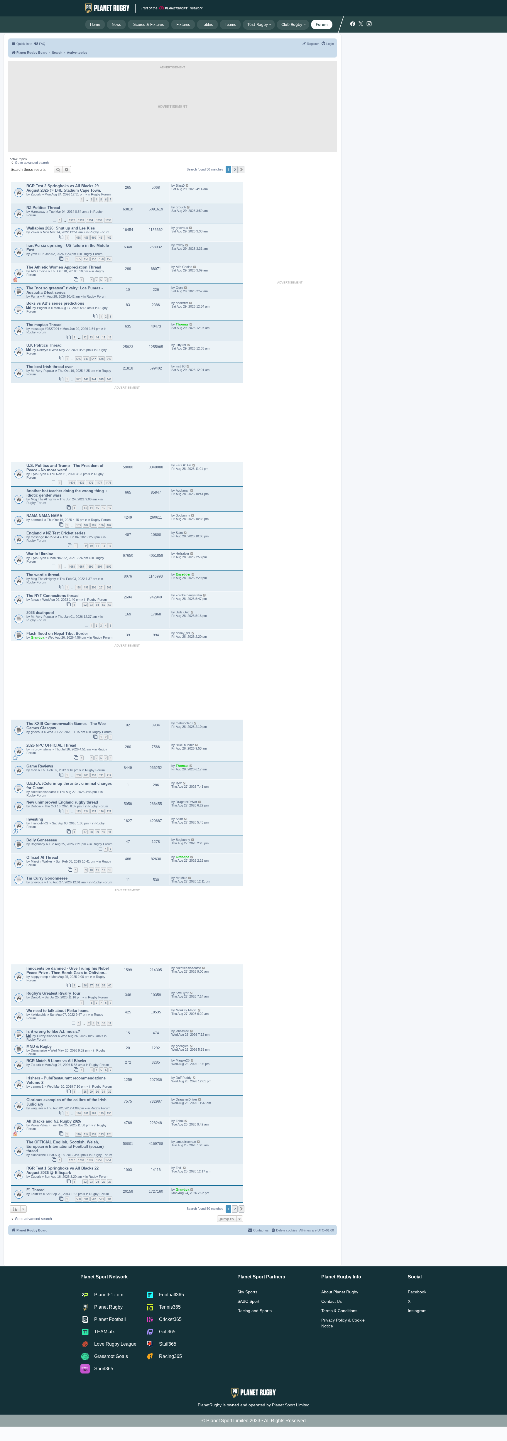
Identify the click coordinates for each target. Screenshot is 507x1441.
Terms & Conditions (339, 1310)
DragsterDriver (186, 802)
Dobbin (36, 806)
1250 (99, 1160)
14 (97, 337)
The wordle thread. (43, 575)
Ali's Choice (39, 271)
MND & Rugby (39, 1046)
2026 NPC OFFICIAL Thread (51, 745)
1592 (72, 220)
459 (86, 237)
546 (109, 379)
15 (103, 337)
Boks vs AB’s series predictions (55, 303)
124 (86, 811)
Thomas (182, 324)
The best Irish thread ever (49, 367)
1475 (81, 483)
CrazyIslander (47, 1036)
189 (101, 1113)
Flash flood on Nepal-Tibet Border (57, 633)
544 (94, 379)
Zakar (35, 232)
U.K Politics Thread (44, 345)
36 (85, 985)
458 (78, 237)
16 (109, 337)
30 (97, 1092)
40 (103, 832)
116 (78, 1134)
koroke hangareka (189, 595)
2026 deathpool (40, 612)
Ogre (179, 287)
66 (109, 605)
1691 (99, 566)
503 (101, 1199)
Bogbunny (183, 515)
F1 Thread (35, 1190)
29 (91, 1092)
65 (103, 605)
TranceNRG (40, 823)
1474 (72, 483)
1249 (90, 1160)
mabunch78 (184, 723)
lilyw (179, 783)
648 (101, 359)
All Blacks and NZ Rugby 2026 (53, 1121)
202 (109, 587)
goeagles (182, 1046)
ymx (34, 254)
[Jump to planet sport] (174, 8)
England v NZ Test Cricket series (55, 533)
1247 (72, 1160)
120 (109, 1134)
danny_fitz (183, 633)
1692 (108, 566)
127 (109, 811)
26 (109, 1182)
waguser (37, 1108)
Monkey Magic (186, 1010)
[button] (241, 169)
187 (86, 1113)
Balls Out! (183, 612)
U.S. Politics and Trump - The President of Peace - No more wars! (64, 467)
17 (109, 508)
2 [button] (235, 169)
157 (94, 259)
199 (86, 587)
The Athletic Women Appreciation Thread (63, 267)
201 (101, 587)
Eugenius (43, 308)
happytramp (39, 976)
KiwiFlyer (182, 993)
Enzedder (183, 574)
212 (109, 775)
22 (85, 1182)
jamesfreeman (186, 1141)
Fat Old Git (183, 465)
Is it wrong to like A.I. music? (53, 1031)
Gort (34, 770)
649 (109, 359)
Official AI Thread (42, 857)
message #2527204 (45, 328)
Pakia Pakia (39, 1125)
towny (180, 245)
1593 (81, 220)
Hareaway (38, 211)
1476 (90, 483)
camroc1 (37, 520)
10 (91, 546)
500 (78, 1199)
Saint (179, 532)
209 (86, 775)
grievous (182, 228)
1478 (108, 483)
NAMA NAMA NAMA (44, 516)
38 (91, 832)
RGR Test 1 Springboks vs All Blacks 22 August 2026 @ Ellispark (62, 1170)
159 (109, 259)
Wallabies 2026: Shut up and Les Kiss (60, 228)
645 (78, 359)
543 (86, 379)
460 (94, 237)
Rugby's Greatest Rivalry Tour (53, 993)
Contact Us (331, 1301)
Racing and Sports (254, 1310)
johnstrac (182, 1031)
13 (91, 337)
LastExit (37, 1194)
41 (109, 832)
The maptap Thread (44, 325)
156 (86, 259)
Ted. (179, 1168)
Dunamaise (39, 1050)
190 (109, 1113)
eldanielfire (38, 1155)
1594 (90, 220)
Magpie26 (183, 1060)
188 (94, 1113)
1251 (108, 1160)
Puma (35, 296)
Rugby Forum (101, 194)
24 (97, 1182)
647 (94, 359)
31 (103, 1092)
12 (85, 337)
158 (101, 259)
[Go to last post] (187, 185)
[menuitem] (39, 43)
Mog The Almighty (44, 499)
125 (94, 811)
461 (101, 237)
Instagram (417, 1310)
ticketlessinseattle (43, 792)
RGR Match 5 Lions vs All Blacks (56, 1061)
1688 (72, 566)
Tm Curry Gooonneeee (46, 878)
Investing (34, 819)
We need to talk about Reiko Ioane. (57, 1010)
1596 (108, 220)
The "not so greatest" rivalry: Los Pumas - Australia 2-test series (64, 290)
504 (109, 1199)
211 (101, 775)
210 (94, 775)
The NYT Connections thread (52, 595)
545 (101, 379)
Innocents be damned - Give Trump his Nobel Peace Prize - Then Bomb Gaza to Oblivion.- (67, 970)
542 (78, 379)
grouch (181, 207)
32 (109, 1092)
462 (109, 237)
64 (97, 605)
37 (85, 832)
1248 (81, 1160)
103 (78, 525)
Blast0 (180, 185)
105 (94, 525)
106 (101, 525)
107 (109, 525)
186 (78, 1113)
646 (86, 359)
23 (91, 1182)
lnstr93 (180, 366)
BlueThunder (185, 745)
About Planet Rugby (339, 1292)
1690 (90, 566)
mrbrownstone (41, 749)
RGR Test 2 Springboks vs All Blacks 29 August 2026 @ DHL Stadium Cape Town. (63, 188)
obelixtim (182, 303)
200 (94, 587)
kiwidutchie (39, 1014)
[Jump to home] (107, 8)
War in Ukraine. (40, 554)
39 (97, 832)
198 (78, 587)
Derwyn (42, 350)
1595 (99, 220)
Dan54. (36, 997)
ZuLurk (36, 194)
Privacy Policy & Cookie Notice (343, 1323)
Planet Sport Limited (291, 1405)
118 (94, 1134)
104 (86, 525)
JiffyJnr (181, 345)
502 (94, 1199)
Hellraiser (182, 553)
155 (78, 259)
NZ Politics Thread (43, 207)
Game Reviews (39, 766)
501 (86, 1199)
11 (97, 546)
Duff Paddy (184, 1077)
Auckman (182, 490)
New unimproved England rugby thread (62, 802)
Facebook (417, 1292)
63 (91, 605)
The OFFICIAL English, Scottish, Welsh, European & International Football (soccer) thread (65, 1146)
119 (101, 1134)
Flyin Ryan (38, 474)
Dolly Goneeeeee (41, 840)
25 (103, 1182)
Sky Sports (247, 1292)
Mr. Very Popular (43, 370)
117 (86, 1134)
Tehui (179, 1121)
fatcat (35, 599)
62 (85, 605)
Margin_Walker (42, 861)
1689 (81, 566)
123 (78, 811)
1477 (99, 483)
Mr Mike (181, 878)
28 (85, 1092)
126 (101, 811)
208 (78, 775)
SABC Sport (248, 1301)
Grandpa (38, 637)
